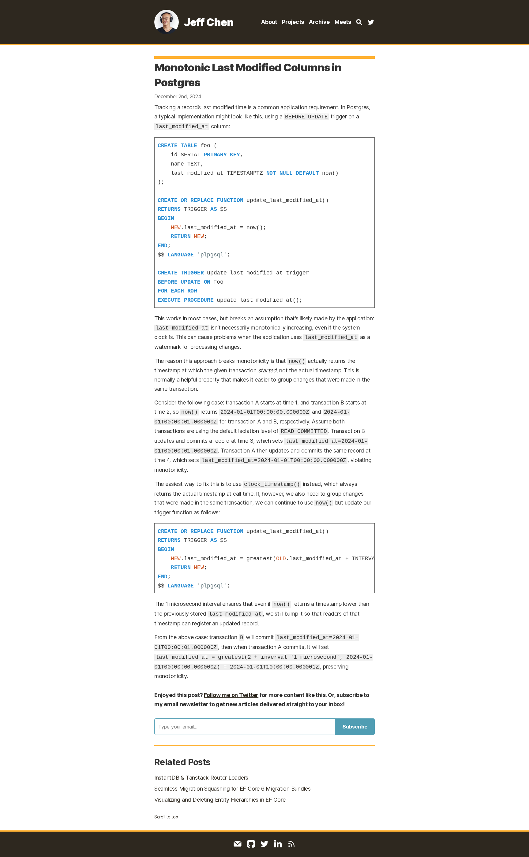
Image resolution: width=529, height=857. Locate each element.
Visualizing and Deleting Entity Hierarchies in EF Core (219, 799)
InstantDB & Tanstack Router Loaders (201, 777)
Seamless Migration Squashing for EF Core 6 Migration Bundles (232, 788)
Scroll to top (166, 816)
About (269, 22)
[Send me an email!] (237, 843)
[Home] (166, 22)
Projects (293, 22)
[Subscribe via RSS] (291, 843)
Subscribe (355, 727)
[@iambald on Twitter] (371, 22)
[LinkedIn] (278, 843)
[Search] (359, 22)
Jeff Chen (209, 22)
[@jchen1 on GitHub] (251, 843)
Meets (343, 22)
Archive (319, 22)
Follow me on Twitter (231, 695)
